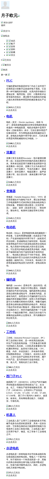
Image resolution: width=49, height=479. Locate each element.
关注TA (6, 31)
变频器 (11, 191)
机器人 (11, 415)
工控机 (11, 332)
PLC (9, 80)
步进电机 (12, 448)
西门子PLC (14, 376)
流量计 (11, 152)
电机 (9, 116)
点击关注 (12, 110)
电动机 (11, 227)
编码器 (11, 279)
